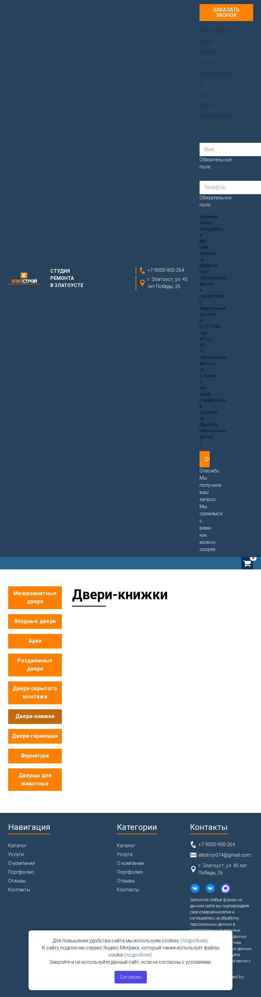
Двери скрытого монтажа (35, 692)
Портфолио (21, 872)
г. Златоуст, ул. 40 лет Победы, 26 (167, 283)
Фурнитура (35, 755)
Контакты (19, 889)
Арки (35, 641)
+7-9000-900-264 (165, 270)
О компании (21, 863)
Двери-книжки (34, 716)
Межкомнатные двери (35, 597)
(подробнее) (194, 940)
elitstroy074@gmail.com (224, 855)
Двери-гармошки (35, 736)
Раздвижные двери (35, 664)
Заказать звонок (226, 12)
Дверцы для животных (34, 779)
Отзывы (17, 881)
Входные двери (35, 621)
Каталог (17, 845)
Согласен (130, 977)
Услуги (16, 854)
